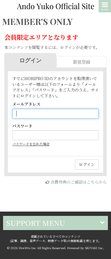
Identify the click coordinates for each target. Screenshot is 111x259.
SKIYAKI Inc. (94, 247)
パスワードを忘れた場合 (31, 143)
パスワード (22, 126)
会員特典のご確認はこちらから (79, 182)
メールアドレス (26, 104)
